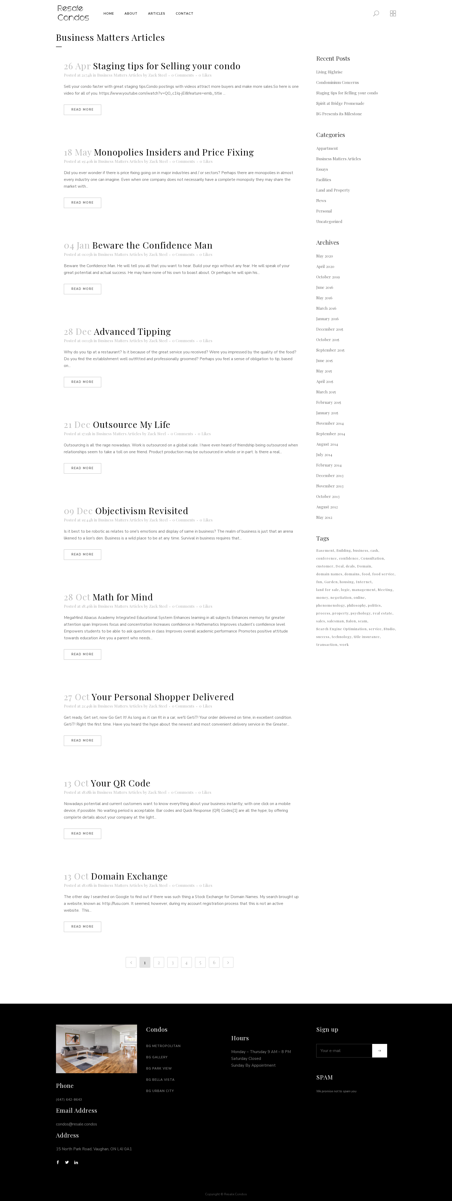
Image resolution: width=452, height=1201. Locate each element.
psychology (361, 613)
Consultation (372, 558)
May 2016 (324, 297)
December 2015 (329, 329)
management (364, 589)
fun (319, 581)
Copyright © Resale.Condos (226, 1194)
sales (320, 621)
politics (374, 605)
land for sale (327, 589)
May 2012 (324, 517)
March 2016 (326, 308)
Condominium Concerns (337, 82)
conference (326, 558)
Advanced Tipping (132, 331)
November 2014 (330, 423)
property (340, 613)
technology (342, 636)
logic (345, 589)
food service (383, 574)
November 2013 (329, 486)
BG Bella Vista (160, 1080)
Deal (340, 566)
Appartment (327, 148)
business (360, 550)
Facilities (323, 179)
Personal (324, 211)
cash (374, 550)
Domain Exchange (129, 876)
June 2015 (324, 360)
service (375, 629)
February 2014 (329, 465)
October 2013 (328, 496)
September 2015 (330, 350)
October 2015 (327, 339)
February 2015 (328, 402)
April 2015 (324, 381)
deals (350, 566)
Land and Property (333, 190)
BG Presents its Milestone (339, 113)
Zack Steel (157, 75)
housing (347, 581)
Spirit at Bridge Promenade (340, 103)
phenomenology (330, 605)
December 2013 (329, 475)
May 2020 (324, 255)
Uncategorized (329, 221)
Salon (351, 621)
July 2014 (324, 454)
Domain (364, 566)
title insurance (367, 636)
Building (343, 550)
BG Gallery (157, 1057)
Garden (331, 581)
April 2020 (325, 266)
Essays (322, 169)
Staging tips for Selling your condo (167, 66)
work (344, 644)
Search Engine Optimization (341, 629)
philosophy (356, 605)
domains (352, 574)
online (359, 597)
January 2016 (327, 318)
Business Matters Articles (119, 75)
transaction (326, 644)
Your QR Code (121, 783)
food (366, 574)
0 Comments (182, 75)
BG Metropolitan (163, 1046)
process (323, 613)
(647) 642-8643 (69, 1099)
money (322, 597)
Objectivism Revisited (141, 510)
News (321, 200)
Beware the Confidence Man (152, 245)
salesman (335, 621)
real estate (382, 613)
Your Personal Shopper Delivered (163, 697)
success (323, 636)
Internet (364, 581)
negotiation (341, 597)
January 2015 (327, 412)
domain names (329, 574)
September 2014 (330, 433)
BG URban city (160, 1091)
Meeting (385, 589)
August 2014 (327, 444)
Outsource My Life (132, 424)
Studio (389, 629)
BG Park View (159, 1068)
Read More (82, 110)
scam (362, 621)
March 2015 (326, 391)
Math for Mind (123, 597)
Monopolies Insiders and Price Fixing (174, 152)
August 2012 (327, 506)
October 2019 (328, 276)
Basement (325, 550)
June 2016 (324, 287)
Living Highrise (329, 71)
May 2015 (324, 370)
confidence (349, 558)
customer (325, 566)
